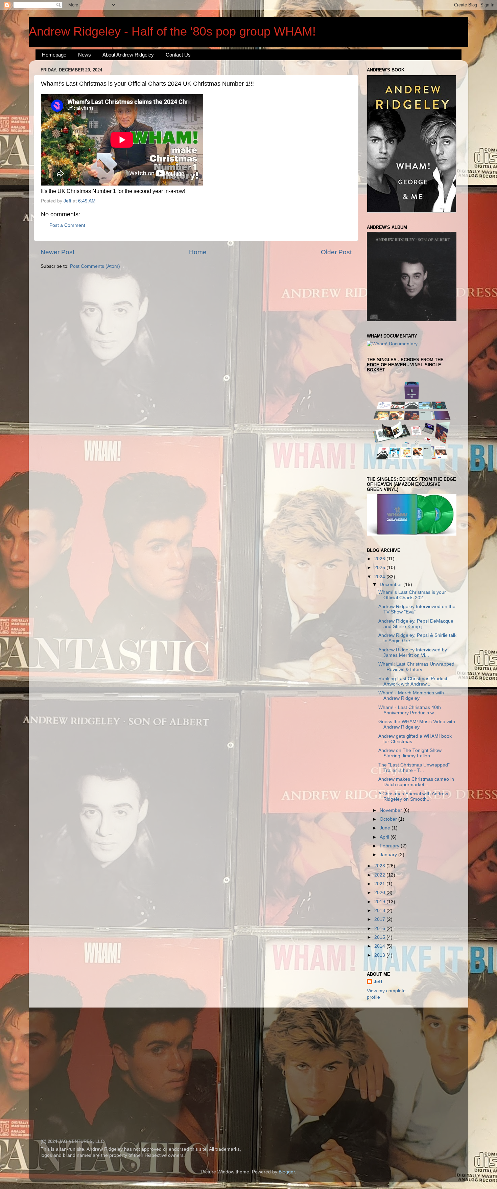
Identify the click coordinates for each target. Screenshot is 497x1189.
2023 (380, 865)
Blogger (287, 1171)
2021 (380, 883)
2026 (380, 558)
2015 (380, 937)
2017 (380, 919)
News (84, 55)
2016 (380, 928)
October (389, 819)
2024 (380, 576)
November (391, 810)
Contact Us (178, 55)
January (389, 854)
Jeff (378, 981)
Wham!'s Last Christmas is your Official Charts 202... (412, 595)
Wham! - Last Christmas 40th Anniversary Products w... (409, 710)
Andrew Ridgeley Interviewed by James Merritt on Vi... (412, 652)
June (386, 827)
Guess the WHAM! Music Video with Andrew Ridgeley (416, 724)
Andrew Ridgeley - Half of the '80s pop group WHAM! (172, 31)
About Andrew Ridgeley (128, 55)
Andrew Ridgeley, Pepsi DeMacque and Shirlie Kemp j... (415, 624)
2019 (380, 901)
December (391, 584)
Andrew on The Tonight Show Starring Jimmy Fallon (410, 753)
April (385, 837)
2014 (380, 946)
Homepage (54, 55)
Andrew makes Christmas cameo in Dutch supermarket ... (416, 782)
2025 (380, 567)
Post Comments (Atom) (95, 266)
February (390, 845)
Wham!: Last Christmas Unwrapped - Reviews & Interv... (416, 667)
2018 (380, 910)
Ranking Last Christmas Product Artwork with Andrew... (412, 681)
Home (198, 252)
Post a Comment (67, 225)
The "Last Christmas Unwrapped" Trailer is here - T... (414, 767)
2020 (380, 892)
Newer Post (57, 252)
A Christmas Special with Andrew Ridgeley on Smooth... (413, 796)
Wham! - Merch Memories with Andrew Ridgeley (411, 695)
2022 (380, 875)
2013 (380, 955)
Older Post (336, 252)
